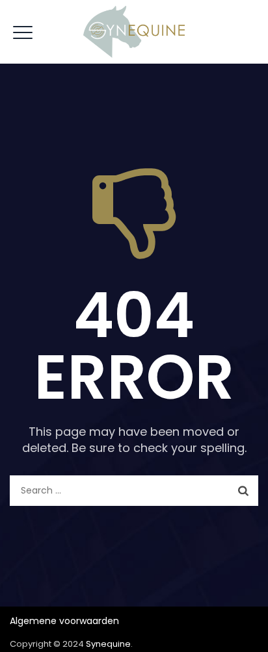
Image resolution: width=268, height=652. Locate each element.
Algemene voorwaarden (64, 620)
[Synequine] (134, 32)
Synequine (108, 644)
